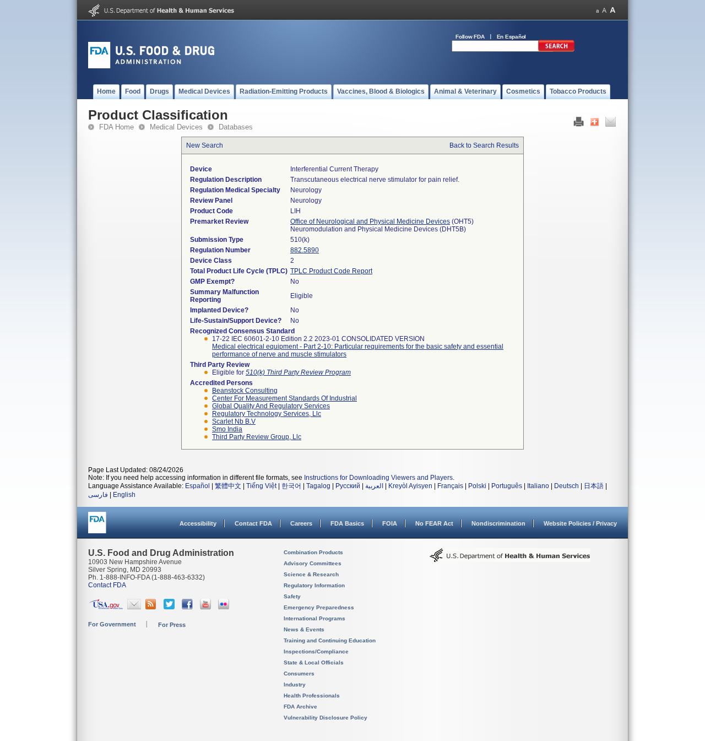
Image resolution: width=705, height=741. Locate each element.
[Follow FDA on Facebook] (189, 607)
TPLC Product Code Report (331, 271)
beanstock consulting (245, 390)
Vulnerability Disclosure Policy (325, 718)
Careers (301, 523)
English (124, 495)
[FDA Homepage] (97, 527)
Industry (295, 684)
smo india (227, 429)
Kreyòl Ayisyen (410, 486)
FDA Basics (347, 523)
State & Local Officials (314, 662)
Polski (477, 486)
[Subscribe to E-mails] (134, 607)
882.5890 (304, 250)
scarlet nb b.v (234, 421)
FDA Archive (300, 707)
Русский (347, 486)
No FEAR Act (434, 523)
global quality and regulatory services (271, 406)
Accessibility (198, 523)
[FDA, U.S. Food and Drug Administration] (151, 66)
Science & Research (311, 574)
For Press (172, 624)
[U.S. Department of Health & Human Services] (510, 559)
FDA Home (116, 127)
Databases (236, 127)
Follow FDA (470, 37)
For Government (112, 624)
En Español (512, 37)
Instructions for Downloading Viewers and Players (378, 478)
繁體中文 (228, 486)
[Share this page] (594, 124)
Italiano (538, 486)
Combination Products (313, 552)
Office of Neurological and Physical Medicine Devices (370, 221)
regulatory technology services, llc (266, 414)
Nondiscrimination (498, 523)
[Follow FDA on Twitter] (170, 607)
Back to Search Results (484, 145)
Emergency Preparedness (319, 607)
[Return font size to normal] (604, 10)
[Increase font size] (613, 10)
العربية (374, 486)
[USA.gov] (106, 607)
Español (197, 486)
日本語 (594, 486)
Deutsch (566, 486)
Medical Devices (176, 127)
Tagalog (318, 486)
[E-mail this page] (610, 124)
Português (506, 486)
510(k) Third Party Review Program (298, 372)
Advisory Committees (312, 563)
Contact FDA (253, 523)
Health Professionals (312, 696)
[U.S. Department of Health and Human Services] (161, 14)
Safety (292, 596)
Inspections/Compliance (316, 651)
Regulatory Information (314, 585)
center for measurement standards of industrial (284, 398)
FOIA (389, 523)
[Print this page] (578, 124)
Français (450, 486)
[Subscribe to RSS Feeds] (152, 607)
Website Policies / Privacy (580, 523)
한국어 (291, 486)
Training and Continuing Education (330, 640)
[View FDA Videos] (207, 607)
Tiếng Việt (261, 486)
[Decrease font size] (597, 10)
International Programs (314, 618)
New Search (204, 145)
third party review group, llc (256, 437)
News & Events (304, 629)
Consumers (299, 673)
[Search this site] (556, 49)
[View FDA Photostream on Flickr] (225, 607)
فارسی (98, 495)
